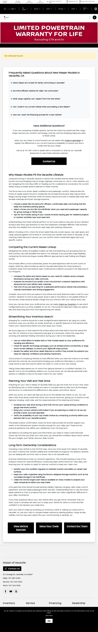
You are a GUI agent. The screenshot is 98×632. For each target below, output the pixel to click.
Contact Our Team (77, 526)
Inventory (9, 603)
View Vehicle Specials (21, 528)
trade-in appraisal (72, 140)
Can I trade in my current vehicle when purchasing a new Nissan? (41, 106)
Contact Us (49, 161)
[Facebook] (5, 591)
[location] (47, 1)
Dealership (78, 603)
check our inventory (67, 304)
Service (30, 603)
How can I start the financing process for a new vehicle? (37, 114)
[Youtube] (10, 591)
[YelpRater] (16, 591)
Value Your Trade (49, 526)
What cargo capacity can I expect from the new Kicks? (36, 98)
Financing (55, 603)
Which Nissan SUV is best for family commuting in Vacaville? (39, 83)
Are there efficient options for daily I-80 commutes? (35, 91)
